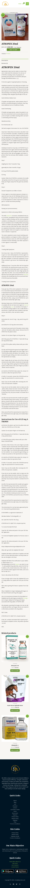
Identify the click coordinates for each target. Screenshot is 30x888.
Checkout (15, 806)
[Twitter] (16, 884)
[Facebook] (13, 884)
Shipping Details (15, 836)
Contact (15, 807)
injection (26, 274)
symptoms (9, 215)
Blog (15, 802)
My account (15, 813)
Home (3, 13)
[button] (26, 16)
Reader (18, 564)
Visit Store (15, 863)
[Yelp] (10, 884)
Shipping (15, 820)
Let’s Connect (15, 865)
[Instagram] (19, 884)
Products (8, 53)
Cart (15, 804)
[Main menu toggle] (27, 3)
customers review (15, 809)
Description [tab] (5, 60)
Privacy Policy (15, 816)
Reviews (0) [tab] (5, 63)
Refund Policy (15, 818)
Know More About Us (15, 861)
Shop (7, 13)
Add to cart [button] (15, 670)
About (15, 800)
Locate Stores (15, 867)
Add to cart (13, 49)
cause (12, 307)
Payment (15, 815)
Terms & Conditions (15, 824)
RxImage (25, 598)
